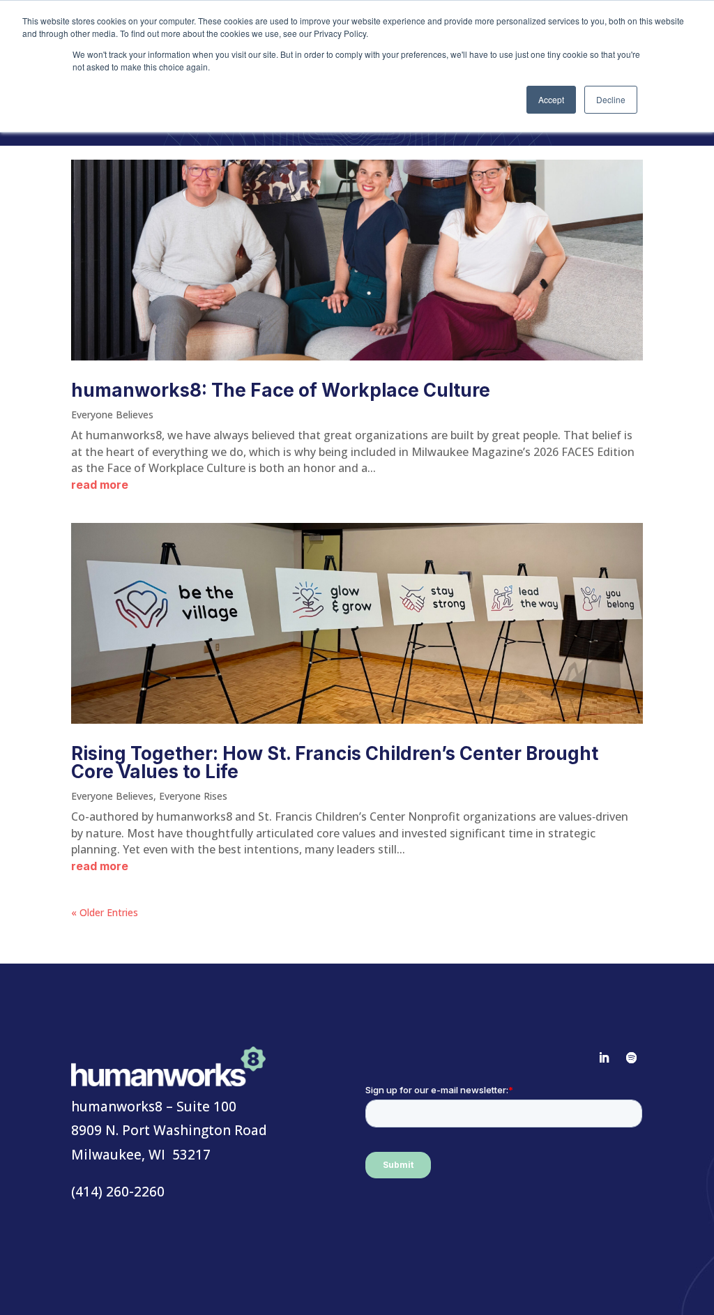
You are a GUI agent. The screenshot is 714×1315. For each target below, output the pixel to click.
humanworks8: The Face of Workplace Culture (280, 390)
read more (99, 485)
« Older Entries (104, 912)
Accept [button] (551, 99)
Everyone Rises (193, 796)
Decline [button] (610, 99)
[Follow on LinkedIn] (604, 1058)
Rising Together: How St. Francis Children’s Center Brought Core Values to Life (334, 762)
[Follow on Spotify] (632, 1058)
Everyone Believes (112, 414)
